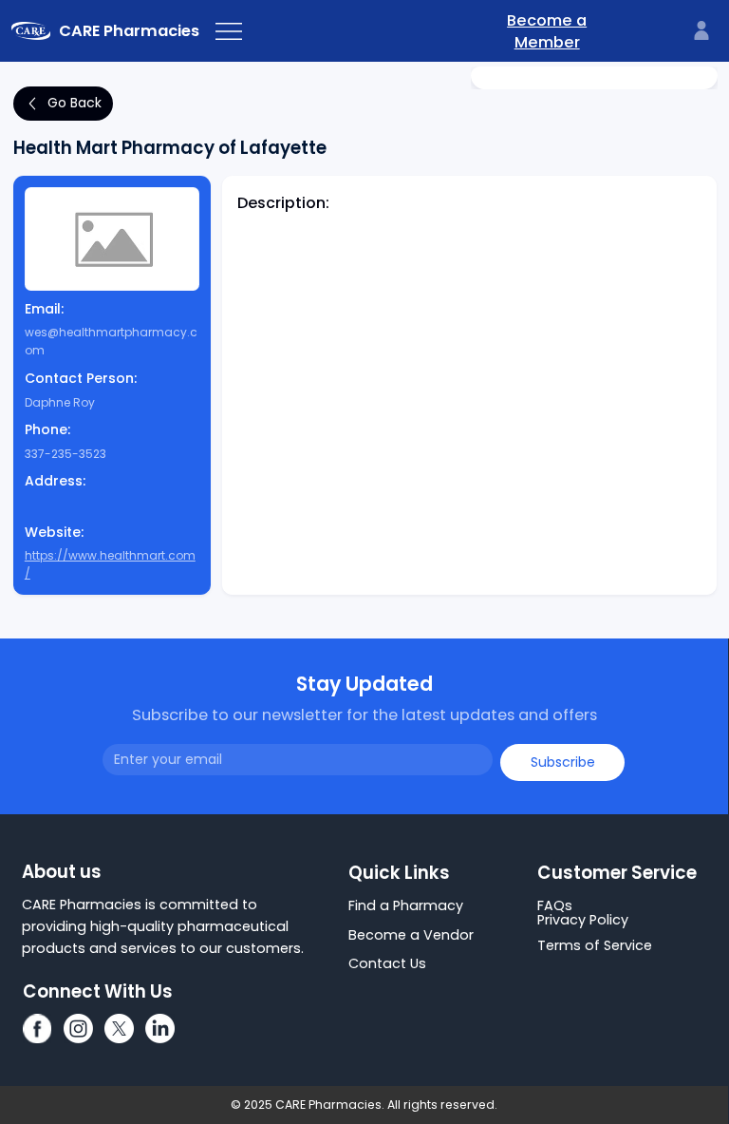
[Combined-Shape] (37, 1028)
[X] (119, 1028)
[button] (626, 906)
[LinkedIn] (160, 1028)
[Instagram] (78, 1028)
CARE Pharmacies (129, 31)
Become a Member (547, 31)
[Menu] (229, 31)
